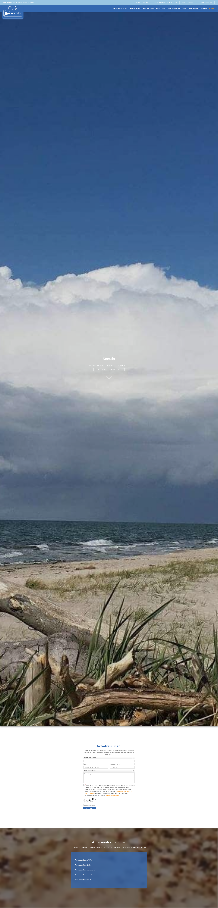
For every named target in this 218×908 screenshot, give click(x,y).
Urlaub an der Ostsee (120, 8)
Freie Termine (193, 8)
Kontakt (212, 8)
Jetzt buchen (188, 2)
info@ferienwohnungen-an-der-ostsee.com (165, 2)
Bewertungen (160, 8)
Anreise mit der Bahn (83, 865)
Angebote (203, 8)
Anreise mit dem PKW (83, 860)
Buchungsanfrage (174, 8)
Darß (184, 8)
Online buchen (207, 2)
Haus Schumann (148, 8)
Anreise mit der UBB (83, 880)
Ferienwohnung (135, 8)
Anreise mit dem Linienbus (85, 870)
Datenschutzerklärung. (112, 796)
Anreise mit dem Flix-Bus (84, 875)
